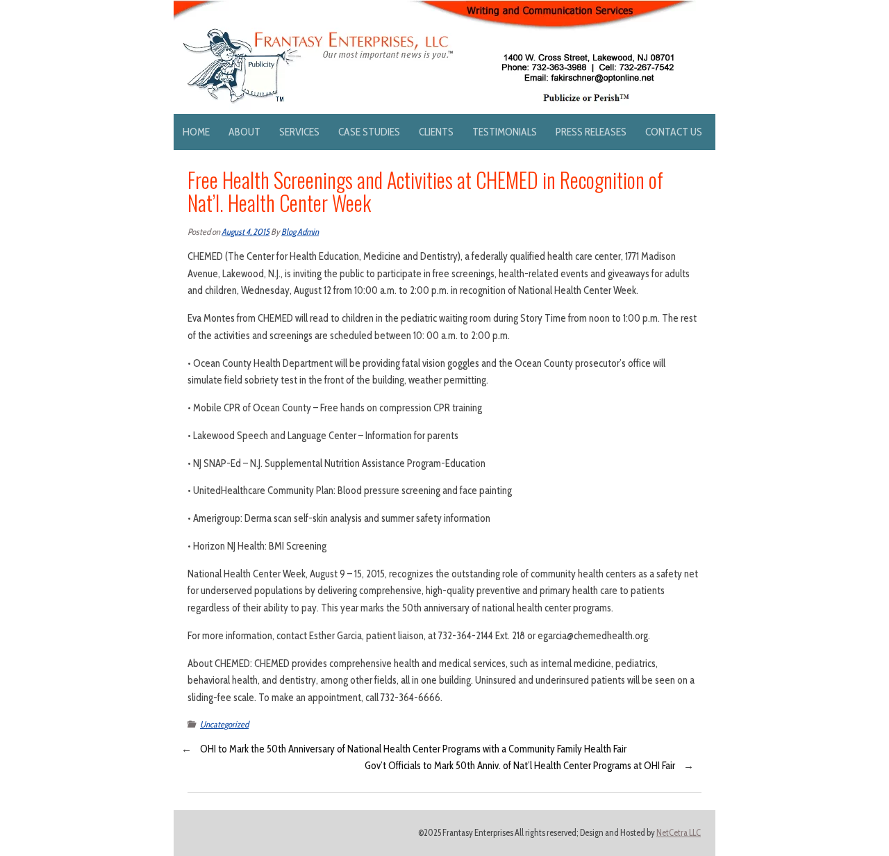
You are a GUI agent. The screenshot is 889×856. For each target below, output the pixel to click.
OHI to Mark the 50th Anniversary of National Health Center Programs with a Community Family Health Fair (413, 749)
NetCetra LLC (678, 833)
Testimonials (504, 131)
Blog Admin (300, 232)
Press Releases (591, 131)
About (244, 131)
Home (196, 131)
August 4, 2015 (245, 232)
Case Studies (369, 131)
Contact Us (673, 131)
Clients (436, 131)
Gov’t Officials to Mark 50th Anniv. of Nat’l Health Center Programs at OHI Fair (520, 765)
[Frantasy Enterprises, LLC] (435, 8)
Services (299, 131)
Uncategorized (224, 724)
